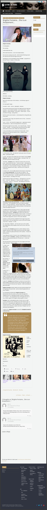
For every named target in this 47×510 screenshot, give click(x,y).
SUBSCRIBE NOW (23, 260)
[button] (23, 249)
